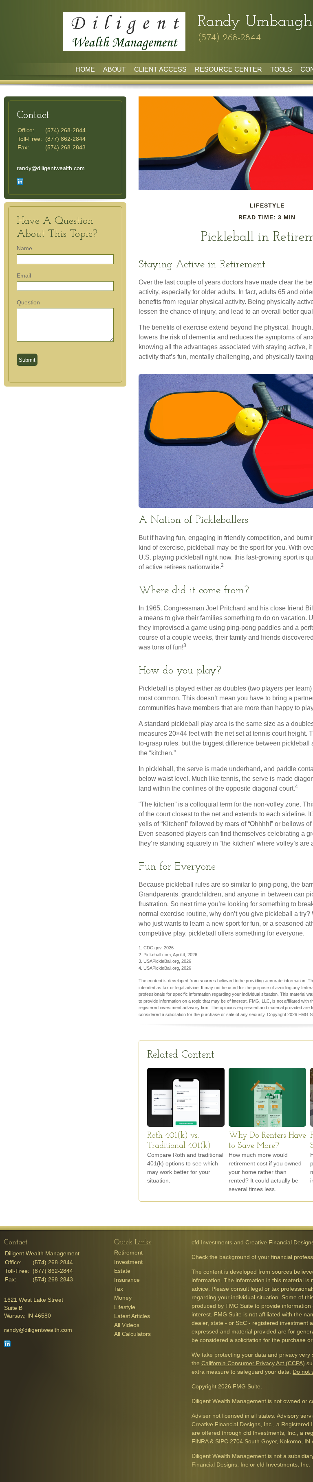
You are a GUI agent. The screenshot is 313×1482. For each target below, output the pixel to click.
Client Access (160, 69)
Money (123, 1297)
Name (24, 248)
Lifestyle (124, 1307)
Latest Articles (132, 1316)
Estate (122, 1271)
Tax (118, 1288)
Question (28, 302)
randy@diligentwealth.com (51, 168)
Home (85, 69)
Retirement (128, 1252)
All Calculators (132, 1334)
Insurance (127, 1280)
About (114, 69)
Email (24, 275)
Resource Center (228, 69)
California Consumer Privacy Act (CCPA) (253, 1363)
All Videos (126, 1325)
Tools (281, 69)
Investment (128, 1262)
